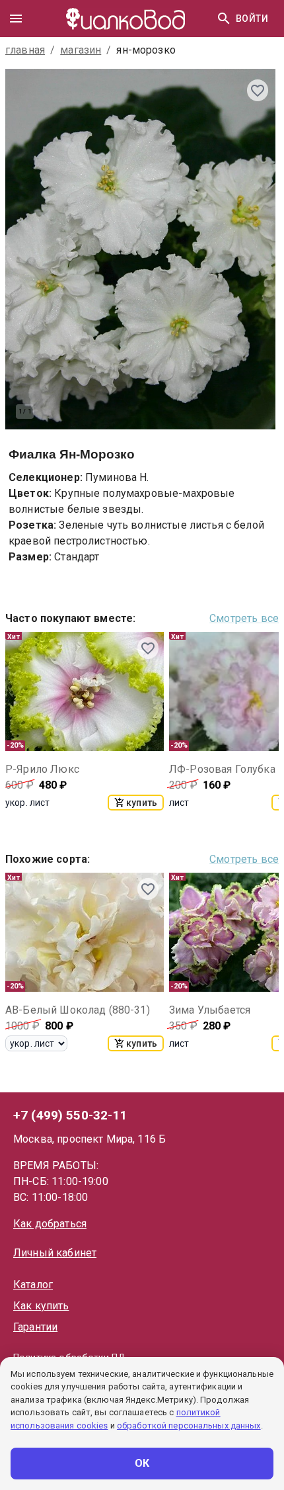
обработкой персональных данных (189, 1425)
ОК (142, 1463)
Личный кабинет (54, 1253)
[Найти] (224, 18)
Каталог (33, 1284)
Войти (252, 18)
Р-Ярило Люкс (42, 769)
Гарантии (35, 1327)
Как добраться (50, 1223)
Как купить (41, 1305)
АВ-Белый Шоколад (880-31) (77, 1010)
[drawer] (16, 18)
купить (141, 802)
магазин (80, 50)
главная (25, 50)
